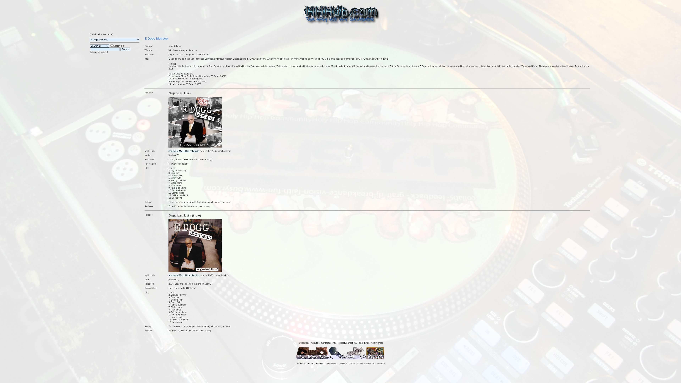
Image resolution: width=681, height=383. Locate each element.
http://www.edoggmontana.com (183, 50)
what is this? (206, 151)
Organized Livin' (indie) (197, 54)
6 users (218, 151)
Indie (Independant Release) (182, 288)
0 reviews (179, 330)
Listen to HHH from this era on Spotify (193, 159)
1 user (218, 275)
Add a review (203, 206)
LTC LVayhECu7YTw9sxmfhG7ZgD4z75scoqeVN (365, 363)
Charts (348, 343)
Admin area (376, 343)
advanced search (98, 52)
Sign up (200, 202)
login (209, 202)
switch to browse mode (101, 34)
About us (315, 343)
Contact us (326, 343)
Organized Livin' (177, 54)
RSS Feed (358, 343)
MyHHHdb (338, 343)
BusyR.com (331, 363)
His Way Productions (178, 164)
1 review (179, 206)
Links (366, 343)
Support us (304, 343)
